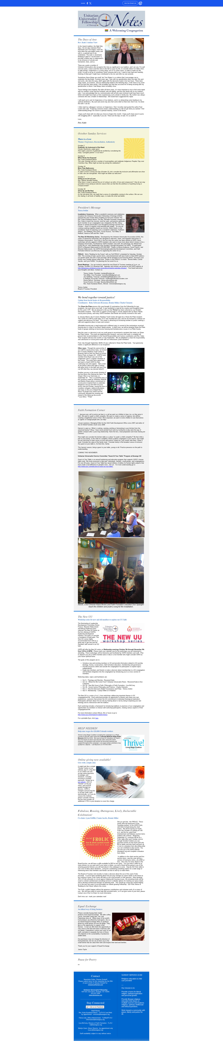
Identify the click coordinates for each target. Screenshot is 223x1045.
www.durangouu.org (95, 995)
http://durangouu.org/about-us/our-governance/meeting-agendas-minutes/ (102, 268)
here (96, 718)
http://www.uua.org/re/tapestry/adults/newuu (92, 715)
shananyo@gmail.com (95, 985)
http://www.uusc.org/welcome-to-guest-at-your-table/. (95, 466)
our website (82, 782)
